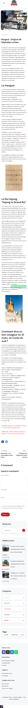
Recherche (6, 524)
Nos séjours (5, 686)
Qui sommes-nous (7, 673)
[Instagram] (8, 652)
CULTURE (5, 35)
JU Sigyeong (22, 138)
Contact (4, 665)
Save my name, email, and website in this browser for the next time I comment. (14, 507)
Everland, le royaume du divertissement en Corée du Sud (18, 564)
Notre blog (5, 675)
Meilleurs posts (8, 541)
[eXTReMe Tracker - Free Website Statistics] (1, 706)
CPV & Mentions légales (8, 660)
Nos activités (5, 684)
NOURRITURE (7, 608)
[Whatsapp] (16, 652)
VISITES (6, 620)
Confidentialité (6, 663)
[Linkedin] (12, 652)
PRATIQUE (7, 614)
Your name (4, 490)
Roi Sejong (6, 206)
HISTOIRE (7, 603)
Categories (6, 591)
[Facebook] (4, 652)
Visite (22, 634)
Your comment (5, 475)
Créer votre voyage (7, 688)
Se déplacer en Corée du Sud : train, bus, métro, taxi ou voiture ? (18, 575)
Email (2, 497)
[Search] (23, 530)
